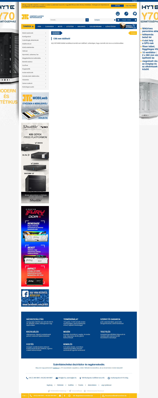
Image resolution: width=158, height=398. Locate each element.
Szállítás (71, 385)
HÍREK (39, 26)
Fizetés (80, 385)
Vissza (133, 33)
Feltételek (60, 385)
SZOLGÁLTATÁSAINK (96, 26)
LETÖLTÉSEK (70, 26)
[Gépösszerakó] (118, 14)
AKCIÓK (60, 26)
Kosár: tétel (126, 20)
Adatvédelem (92, 385)
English (134, 1)
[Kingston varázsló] (135, 14)
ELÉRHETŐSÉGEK (110, 26)
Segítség (49, 385)
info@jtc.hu (62, 378)
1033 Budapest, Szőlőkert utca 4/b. (93, 378)
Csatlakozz (56, 368)
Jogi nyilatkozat (106, 385)
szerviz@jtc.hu (71, 378)
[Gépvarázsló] (126, 14)
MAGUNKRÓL (82, 26)
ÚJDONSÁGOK (49, 26)
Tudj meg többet (130, 5)
